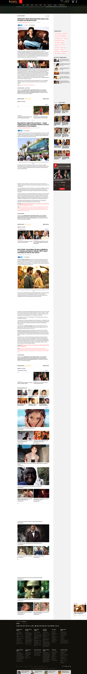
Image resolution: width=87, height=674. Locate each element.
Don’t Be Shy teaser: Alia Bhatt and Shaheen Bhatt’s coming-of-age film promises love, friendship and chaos (65, 73)
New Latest (37, 649)
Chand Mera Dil (32, 350)
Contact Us (35, 666)
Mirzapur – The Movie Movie (20, 635)
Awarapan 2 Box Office (46, 643)
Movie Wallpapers (28, 657)
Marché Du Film (41, 209)
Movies (18, 623)
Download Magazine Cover (63, 659)
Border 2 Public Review (37, 643)
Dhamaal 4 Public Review (37, 635)
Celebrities (24, 623)
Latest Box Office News (20, 654)
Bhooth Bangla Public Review (37, 639)
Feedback (30, 666)
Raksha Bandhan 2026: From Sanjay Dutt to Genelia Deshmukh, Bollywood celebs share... (58, 124)
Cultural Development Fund (41, 208)
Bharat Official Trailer (55, 660)
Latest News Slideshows (20, 658)
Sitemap (53, 657)
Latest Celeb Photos (28, 653)
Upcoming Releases (19, 659)
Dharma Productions (38, 350)
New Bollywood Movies (35, 89)
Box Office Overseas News (20, 657)
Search (62, 188)
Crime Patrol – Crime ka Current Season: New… (32, 405)
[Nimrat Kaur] (44, 64)
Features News (66, 38)
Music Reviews (54, 659)
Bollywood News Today (21, 217)
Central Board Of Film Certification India (23, 350)
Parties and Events (28, 652)
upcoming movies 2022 (31, 217)
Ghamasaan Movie (19, 640)
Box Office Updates (19, 655)
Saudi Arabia (19, 210)
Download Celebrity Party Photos (64, 655)
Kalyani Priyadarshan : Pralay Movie (60, 53)
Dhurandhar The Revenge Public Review (37, 640)
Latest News (62, 102)
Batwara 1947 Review (28, 634)
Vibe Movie (18, 641)
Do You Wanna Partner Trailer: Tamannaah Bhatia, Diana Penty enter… (62, 180)
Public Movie (36, 630)
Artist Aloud (53, 655)
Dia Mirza (61, 49)
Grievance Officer (41, 666)
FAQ (46, 666)
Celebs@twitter (54, 653)
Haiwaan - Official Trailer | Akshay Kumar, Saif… (46, 661)
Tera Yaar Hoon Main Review (28, 642)
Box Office (45, 630)
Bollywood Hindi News (20, 661)
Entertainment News (43, 91)
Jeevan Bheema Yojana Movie (20, 637)
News (23, 6)
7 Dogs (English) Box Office (46, 633)
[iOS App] (70, 666)
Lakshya (47, 350)
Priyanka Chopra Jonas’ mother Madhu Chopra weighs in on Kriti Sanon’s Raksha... (65, 146)
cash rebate (35, 208)
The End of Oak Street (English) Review (28, 636)
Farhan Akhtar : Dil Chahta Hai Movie (61, 47)
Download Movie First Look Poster (63, 657)
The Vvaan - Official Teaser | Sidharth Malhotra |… (46, 660)
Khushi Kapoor (57, 51)
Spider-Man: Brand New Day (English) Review (28, 641)
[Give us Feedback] (73, 2)
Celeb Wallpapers (27, 654)
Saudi (47, 209)
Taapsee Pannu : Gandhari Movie (60, 44)
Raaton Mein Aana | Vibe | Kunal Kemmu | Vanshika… (46, 654)
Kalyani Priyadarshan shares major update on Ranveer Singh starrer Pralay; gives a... (57, 112)
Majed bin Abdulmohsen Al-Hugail (33, 209)
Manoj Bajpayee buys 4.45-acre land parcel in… (43, 397)
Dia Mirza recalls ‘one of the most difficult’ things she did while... (57, 146)
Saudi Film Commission (25, 210)
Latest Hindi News (54, 651)
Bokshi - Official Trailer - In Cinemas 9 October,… (46, 658)
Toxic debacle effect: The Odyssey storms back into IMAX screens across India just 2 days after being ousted (64, 60)
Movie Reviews (19, 660)
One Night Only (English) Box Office (46, 635)
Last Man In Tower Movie (20, 638)
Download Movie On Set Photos (63, 661)
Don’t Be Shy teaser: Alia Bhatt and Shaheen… (21, 405)
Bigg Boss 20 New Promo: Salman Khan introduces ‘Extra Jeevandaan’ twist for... (65, 124)
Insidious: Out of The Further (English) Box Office (46, 640)
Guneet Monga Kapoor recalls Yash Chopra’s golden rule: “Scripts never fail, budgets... (58, 135)
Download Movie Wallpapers (62, 662)
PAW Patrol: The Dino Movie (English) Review (28, 633)
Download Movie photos (64, 654)
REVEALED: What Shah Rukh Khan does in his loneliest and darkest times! (35, 6)
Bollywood (27, 348)
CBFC (35, 348)
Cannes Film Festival (20, 208)
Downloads (64, 649)
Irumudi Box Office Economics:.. (60, 40)
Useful (54, 649)
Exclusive (43, 350)
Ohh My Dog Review (28, 638)
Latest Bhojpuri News (55, 652)
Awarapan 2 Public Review (38, 634)
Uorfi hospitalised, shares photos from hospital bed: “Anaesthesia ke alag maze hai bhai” (65, 64)
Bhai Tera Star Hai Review (29, 639)
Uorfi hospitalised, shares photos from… (32, 397)
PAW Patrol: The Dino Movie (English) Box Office (47, 642)
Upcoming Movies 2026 (33, 92)
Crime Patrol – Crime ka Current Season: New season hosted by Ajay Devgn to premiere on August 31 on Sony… (65, 77)
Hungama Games (54, 656)
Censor (23, 349)
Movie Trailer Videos (37, 653)
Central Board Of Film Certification (30, 349)
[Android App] (68, 666)
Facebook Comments (21, 101)
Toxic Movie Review (58, 33)
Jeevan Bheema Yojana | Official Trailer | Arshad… (46, 656)
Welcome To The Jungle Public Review (37, 637)
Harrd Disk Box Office (46, 638)
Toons (26, 658)
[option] (80, 610)
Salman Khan (57, 49)
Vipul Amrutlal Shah (64, 51)
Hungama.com (54, 654)
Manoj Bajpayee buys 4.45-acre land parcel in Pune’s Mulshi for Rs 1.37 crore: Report (65, 69)
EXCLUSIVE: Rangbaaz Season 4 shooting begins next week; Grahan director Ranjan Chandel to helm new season (65, 82)
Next (48, 64)
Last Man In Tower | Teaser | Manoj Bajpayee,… (46, 652)
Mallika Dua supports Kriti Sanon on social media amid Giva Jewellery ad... (57, 158)
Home (17, 666)
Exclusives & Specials (37, 655)
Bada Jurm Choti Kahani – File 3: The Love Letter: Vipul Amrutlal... (65, 111)
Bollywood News (27, 89)
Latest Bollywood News (58, 38)
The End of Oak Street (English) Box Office (46, 646)
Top (54, 629)
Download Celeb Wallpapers (62, 653)
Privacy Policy (26, 666)
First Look (26, 656)
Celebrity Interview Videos (38, 652)
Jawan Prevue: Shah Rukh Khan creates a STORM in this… (80, 613)
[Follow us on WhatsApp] (66, 2)
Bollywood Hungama (19, 6)
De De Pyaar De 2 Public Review (37, 645)
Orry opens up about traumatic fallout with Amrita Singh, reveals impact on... (65, 158)
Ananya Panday (22, 348)
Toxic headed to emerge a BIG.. (60, 42)
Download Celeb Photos (64, 651)
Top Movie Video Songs (37, 651)
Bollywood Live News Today (22, 92)
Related (56, 102)
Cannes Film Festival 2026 (28, 208)
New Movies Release (26, 91)
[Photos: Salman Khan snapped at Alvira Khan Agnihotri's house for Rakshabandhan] (33, 64)
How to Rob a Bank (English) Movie (60, 35)
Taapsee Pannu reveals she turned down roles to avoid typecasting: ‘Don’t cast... (65, 135)
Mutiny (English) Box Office (46, 637)
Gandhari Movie (65, 33)
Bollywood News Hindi (34, 91)
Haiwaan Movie (19, 639)
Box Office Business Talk (20, 656)
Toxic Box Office (57, 36)
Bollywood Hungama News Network (24, 22)
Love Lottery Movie (19, 642)
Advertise (20, 666)
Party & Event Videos (37, 654)
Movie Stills (27, 655)
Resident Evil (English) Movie (20, 643)
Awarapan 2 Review (28, 637)
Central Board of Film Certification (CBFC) (42, 349)
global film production (24, 209)
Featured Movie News (20, 653)
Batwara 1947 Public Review (37, 633)
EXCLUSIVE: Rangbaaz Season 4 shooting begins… (43, 405)
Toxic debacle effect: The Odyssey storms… (21, 397)
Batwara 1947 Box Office (46, 644)
